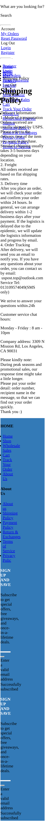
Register (8, 52)
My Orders (10, 33)
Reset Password (14, 38)
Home (8, 73)
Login (6, 47)
